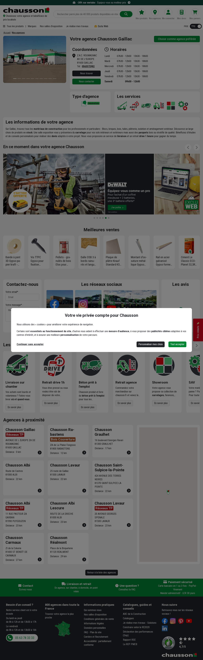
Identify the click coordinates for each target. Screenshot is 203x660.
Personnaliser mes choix (150, 344)
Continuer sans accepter (30, 344)
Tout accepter (177, 344)
